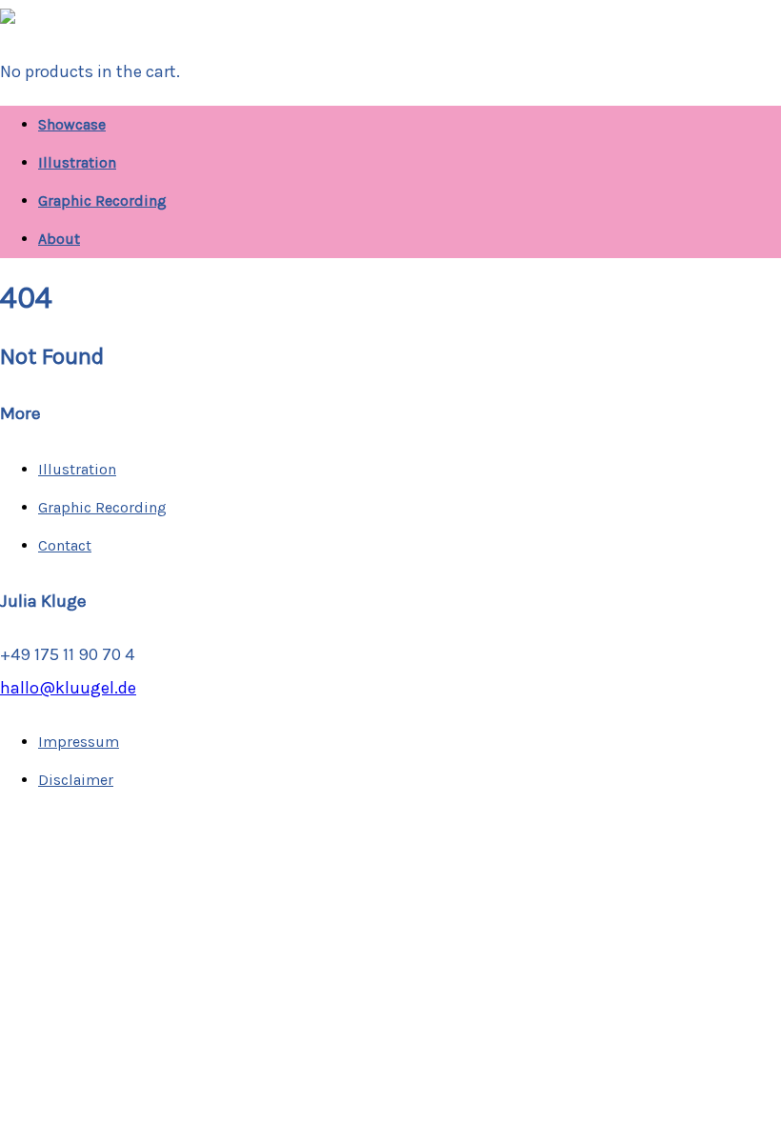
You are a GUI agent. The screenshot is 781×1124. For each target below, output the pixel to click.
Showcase (72, 124)
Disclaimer (75, 780)
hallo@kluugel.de (68, 687)
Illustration (77, 162)
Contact (64, 545)
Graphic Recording (102, 200)
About (59, 239)
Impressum (78, 742)
